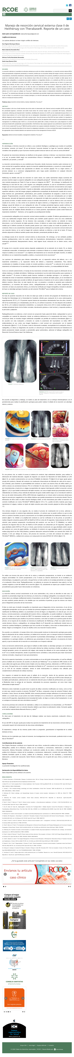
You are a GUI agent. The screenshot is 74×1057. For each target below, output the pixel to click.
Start (68, 886)
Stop (70, 886)
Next (68, 874)
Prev (5, 874)
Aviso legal (32, 1045)
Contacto (51, 1045)
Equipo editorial (41, 1045)
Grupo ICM (23, 1045)
